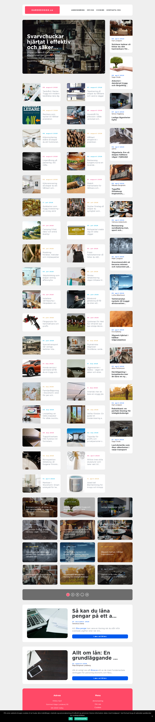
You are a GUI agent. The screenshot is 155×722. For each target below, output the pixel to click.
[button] (62, 70)
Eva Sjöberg (116, 331)
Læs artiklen (100, 636)
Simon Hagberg (118, 114)
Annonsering (78, 10)
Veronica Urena (78, 623)
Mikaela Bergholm (118, 185)
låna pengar (81, 628)
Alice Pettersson (118, 368)
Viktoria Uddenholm (119, 222)
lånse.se (94, 670)
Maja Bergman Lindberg (81, 665)
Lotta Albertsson (118, 295)
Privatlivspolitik (80, 719)
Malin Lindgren (117, 258)
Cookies (100, 10)
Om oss (90, 10)
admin (114, 149)
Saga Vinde (95, 68)
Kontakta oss (114, 10)
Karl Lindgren (117, 41)
